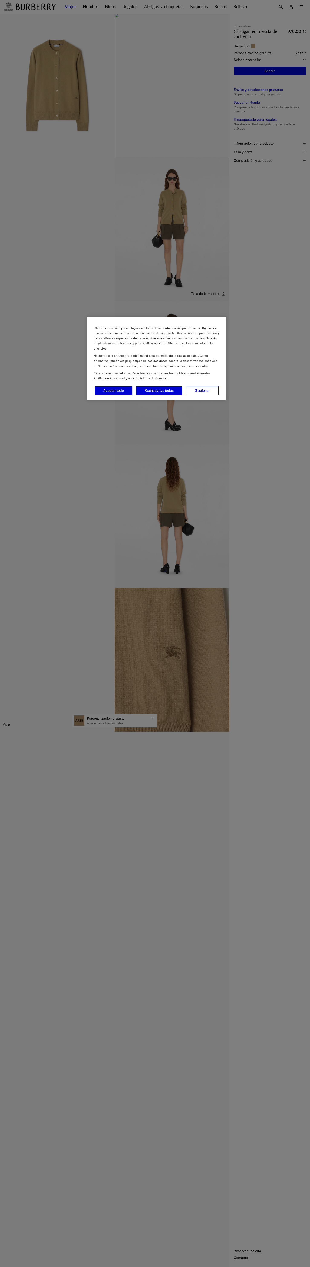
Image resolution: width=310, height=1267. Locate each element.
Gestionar (202, 390)
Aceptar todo (113, 390)
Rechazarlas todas (159, 390)
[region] (156, 358)
